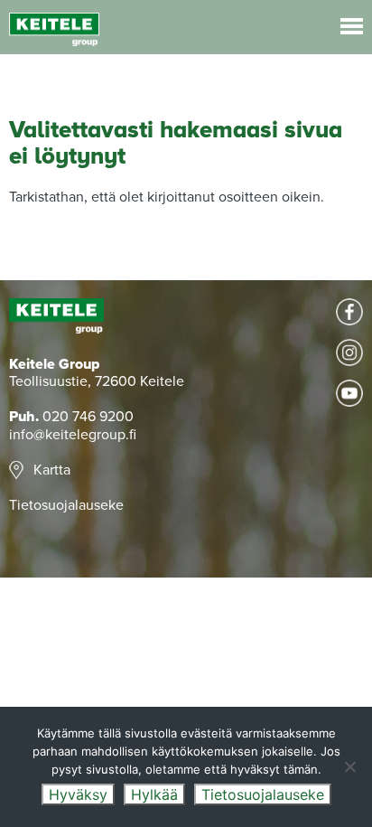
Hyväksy (78, 794)
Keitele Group (54, 29)
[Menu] (351, 26)
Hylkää (154, 794)
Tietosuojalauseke (66, 505)
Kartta (51, 470)
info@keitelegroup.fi (72, 435)
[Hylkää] (349, 766)
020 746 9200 (88, 417)
